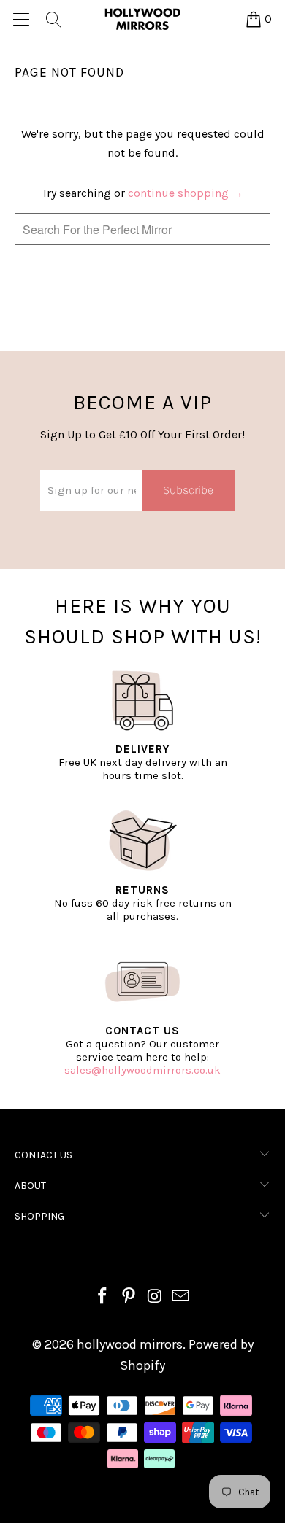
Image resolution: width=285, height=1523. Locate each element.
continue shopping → (185, 193)
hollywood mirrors (130, 1344)
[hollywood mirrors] (143, 19)
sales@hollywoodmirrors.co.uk (142, 1070)
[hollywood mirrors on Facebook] (103, 1297)
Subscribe (188, 490)
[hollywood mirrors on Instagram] (155, 1297)
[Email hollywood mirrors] (181, 1297)
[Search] (52, 18)
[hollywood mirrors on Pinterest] (129, 1297)
